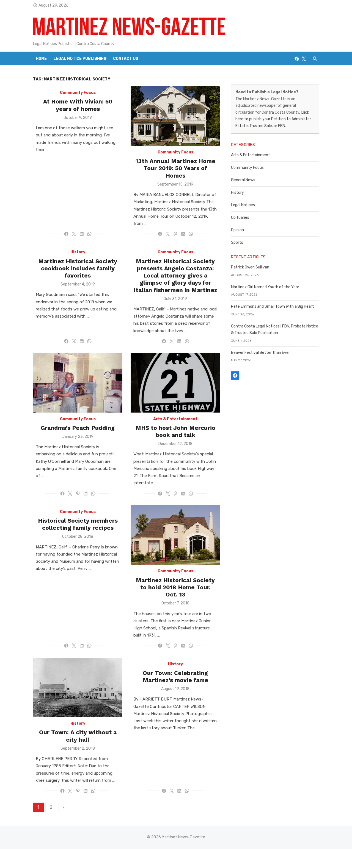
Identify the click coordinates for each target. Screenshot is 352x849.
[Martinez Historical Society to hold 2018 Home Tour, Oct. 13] (175, 535)
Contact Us (125, 58)
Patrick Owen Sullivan (250, 267)
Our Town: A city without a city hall (78, 736)
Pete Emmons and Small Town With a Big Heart (272, 306)
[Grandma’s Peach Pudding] (77, 383)
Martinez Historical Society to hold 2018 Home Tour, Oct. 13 (175, 587)
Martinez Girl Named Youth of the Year (265, 287)
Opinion (237, 230)
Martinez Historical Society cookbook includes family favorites (77, 268)
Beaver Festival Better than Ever (260, 352)
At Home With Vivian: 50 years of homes (77, 105)
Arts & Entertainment (175, 419)
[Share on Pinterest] (175, 233)
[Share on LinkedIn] (81, 233)
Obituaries (240, 217)
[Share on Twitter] (74, 233)
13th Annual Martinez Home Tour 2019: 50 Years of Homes (175, 168)
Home (41, 58)
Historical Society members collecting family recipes (78, 524)
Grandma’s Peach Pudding (78, 427)
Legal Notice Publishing (79, 58)
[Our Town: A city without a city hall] (77, 687)
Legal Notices (243, 205)
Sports (237, 242)
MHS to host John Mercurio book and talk (175, 431)
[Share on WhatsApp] (89, 233)
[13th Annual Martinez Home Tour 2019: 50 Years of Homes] (175, 116)
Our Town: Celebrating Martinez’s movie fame (175, 676)
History (77, 252)
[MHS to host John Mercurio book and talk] (175, 383)
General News (243, 180)
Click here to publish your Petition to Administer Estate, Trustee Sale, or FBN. (273, 119)
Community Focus (78, 92)
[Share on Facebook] (66, 233)
